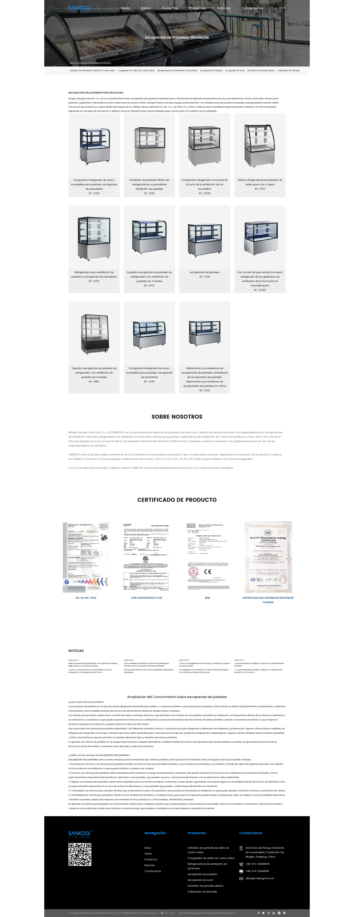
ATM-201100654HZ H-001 (268, 598)
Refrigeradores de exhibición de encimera (177, 71)
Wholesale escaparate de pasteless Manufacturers (207, 913)
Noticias (224, 8)
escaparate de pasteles (211, 71)
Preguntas (197, 8)
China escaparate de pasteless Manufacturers (149, 99)
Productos (169, 8)
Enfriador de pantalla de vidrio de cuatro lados (92, 71)
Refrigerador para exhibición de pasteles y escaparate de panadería (94, 274)
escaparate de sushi (235, 71)
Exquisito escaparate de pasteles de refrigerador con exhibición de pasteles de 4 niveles (149, 277)
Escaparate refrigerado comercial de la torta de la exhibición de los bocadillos (205, 184)
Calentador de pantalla (288, 71)
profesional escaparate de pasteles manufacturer (166, 432)
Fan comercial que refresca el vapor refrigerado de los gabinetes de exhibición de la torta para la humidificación (260, 279)
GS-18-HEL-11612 (207, 598)
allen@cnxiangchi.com (260, 878)
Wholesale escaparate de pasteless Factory (201, 99)
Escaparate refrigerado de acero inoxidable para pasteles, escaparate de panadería (94, 184)
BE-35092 (86, 598)
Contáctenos (252, 8)
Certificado (147, 598)
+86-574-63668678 (258, 864)
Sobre (145, 8)
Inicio (125, 8)
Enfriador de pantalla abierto (261, 71)
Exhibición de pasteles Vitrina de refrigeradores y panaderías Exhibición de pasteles (149, 184)
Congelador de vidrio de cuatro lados (136, 71)
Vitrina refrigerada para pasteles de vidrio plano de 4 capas (260, 182)
